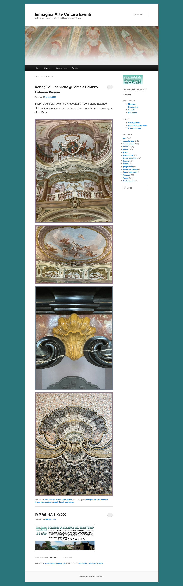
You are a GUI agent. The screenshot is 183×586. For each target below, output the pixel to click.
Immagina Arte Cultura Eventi (63, 14)
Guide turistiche (129, 158)
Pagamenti (132, 112)
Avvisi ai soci (61, 563)
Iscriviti (131, 109)
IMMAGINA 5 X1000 (50, 514)
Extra (125, 152)
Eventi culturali (134, 128)
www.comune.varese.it (49, 502)
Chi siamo (48, 68)
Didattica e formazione (137, 125)
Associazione (50, 563)
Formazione (128, 155)
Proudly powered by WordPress (91, 576)
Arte (46, 499)
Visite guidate (67, 499)
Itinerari (126, 161)
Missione (132, 104)
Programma (133, 107)
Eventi (125, 149)
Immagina (89, 499)
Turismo (52, 499)
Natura (125, 163)
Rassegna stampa (130, 169)
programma (128, 166)
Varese (58, 499)
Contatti (75, 68)
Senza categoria (129, 172)
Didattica (126, 146)
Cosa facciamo (62, 68)
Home (37, 68)
